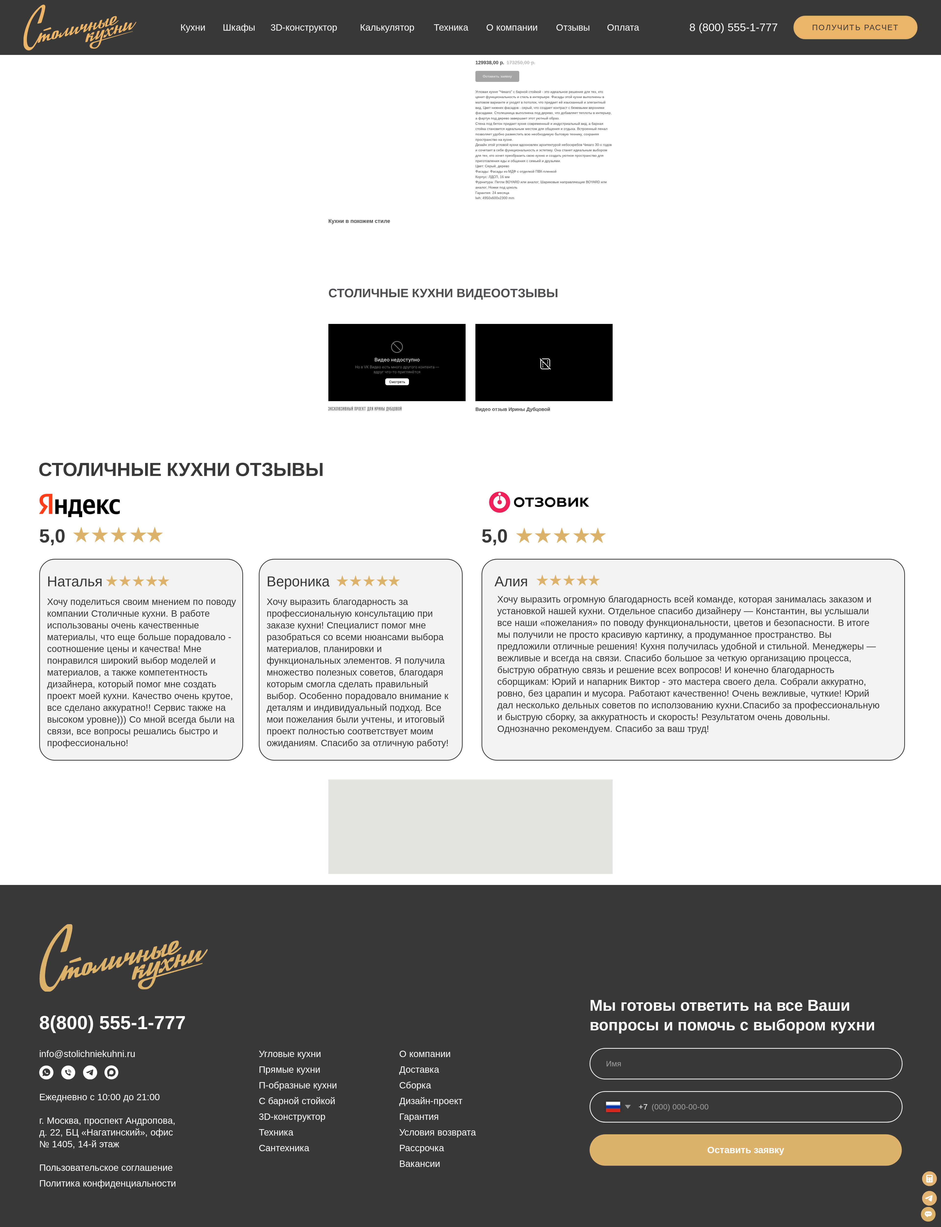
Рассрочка (421, 1148)
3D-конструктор (304, 27)
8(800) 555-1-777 (112, 1022)
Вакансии (419, 1163)
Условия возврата (437, 1132)
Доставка (419, 1069)
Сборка (415, 1085)
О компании (512, 27)
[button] (855, 27)
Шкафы (239, 27)
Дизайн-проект (430, 1101)
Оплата (623, 27)
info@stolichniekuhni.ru (87, 1053)
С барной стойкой (297, 1101)
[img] (80, 28)
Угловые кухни (290, 1053)
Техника (451, 27)
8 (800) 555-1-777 (733, 27)
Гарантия (419, 1116)
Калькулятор (387, 27)
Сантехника (284, 1148)
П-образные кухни (298, 1085)
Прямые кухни (289, 1069)
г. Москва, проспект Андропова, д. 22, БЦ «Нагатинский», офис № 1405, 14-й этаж (107, 1132)
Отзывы (573, 27)
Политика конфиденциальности (107, 1183)
